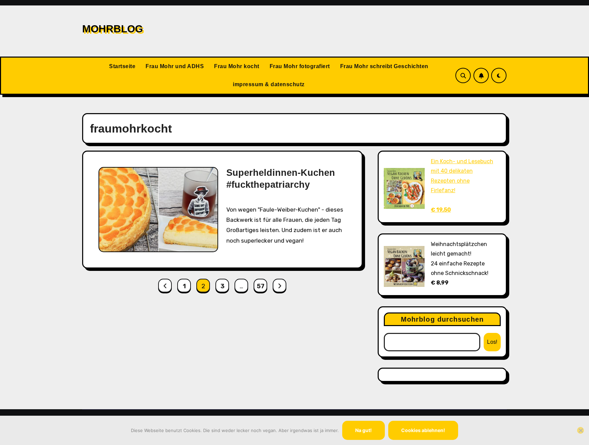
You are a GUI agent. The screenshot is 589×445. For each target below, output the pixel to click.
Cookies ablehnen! (423, 430)
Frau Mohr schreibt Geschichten (384, 66)
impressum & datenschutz (269, 84)
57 (260, 286)
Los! (492, 342)
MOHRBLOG (112, 28)
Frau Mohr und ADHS (175, 66)
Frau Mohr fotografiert (300, 66)
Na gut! (363, 430)
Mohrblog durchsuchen (442, 319)
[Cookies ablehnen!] (580, 430)
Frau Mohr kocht (236, 66)
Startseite (122, 66)
